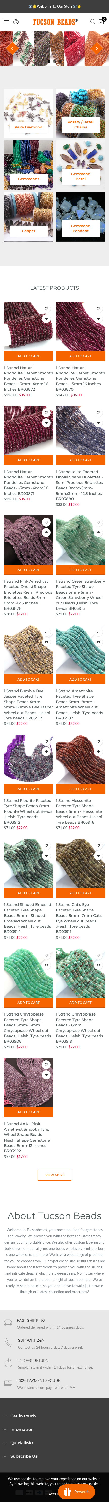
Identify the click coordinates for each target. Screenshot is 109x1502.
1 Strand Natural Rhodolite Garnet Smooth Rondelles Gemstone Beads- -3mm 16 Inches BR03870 (80, 378)
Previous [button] (12, 48)
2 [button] (54, 61)
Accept (54, 1494)
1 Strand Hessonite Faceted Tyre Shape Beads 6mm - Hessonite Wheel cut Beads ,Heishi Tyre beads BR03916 (79, 811)
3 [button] (60, 61)
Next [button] (96, 48)
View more (54, 1175)
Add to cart (28, 356)
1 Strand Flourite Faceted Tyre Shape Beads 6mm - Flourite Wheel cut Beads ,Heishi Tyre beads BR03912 (28, 811)
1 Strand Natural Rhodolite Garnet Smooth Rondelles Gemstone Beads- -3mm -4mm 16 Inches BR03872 (28, 378)
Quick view (46, 318)
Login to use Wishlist (46, 308)
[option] (54, 48)
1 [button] (49, 61)
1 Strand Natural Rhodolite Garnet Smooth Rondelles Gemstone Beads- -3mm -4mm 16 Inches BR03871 (28, 482)
